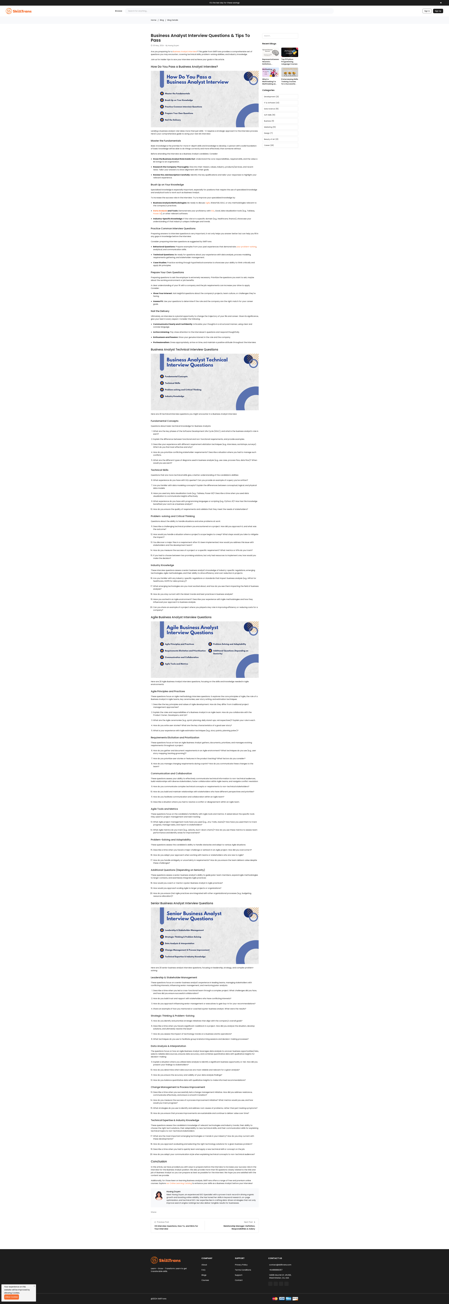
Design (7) (268, 133)
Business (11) (269, 121)
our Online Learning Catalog (179, 1183)
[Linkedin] (276, 1284)
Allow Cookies (11, 1297)
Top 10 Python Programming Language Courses (289, 61)
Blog (162, 20)
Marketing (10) (270, 127)
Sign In (427, 11)
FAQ (203, 1270)
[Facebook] (270, 1284)
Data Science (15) (271, 109)
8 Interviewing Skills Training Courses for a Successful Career (289, 81)
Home (153, 20)
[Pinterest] (286, 1284)
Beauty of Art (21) (271, 139)
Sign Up (438, 11)
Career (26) (269, 145)
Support (238, 1275)
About (204, 1264)
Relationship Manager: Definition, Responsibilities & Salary (239, 1227)
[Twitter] (281, 1284)
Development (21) (271, 96)
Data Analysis (160, 210)
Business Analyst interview (185, 51)
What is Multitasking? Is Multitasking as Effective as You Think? (269, 81)
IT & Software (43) (271, 103)
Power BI (157, 213)
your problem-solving (246, 246)
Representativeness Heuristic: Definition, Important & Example (270, 61)
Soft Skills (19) (269, 115)
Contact (239, 1280)
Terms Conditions (243, 1270)
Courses (205, 1280)
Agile (207, 202)
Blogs (203, 1275)
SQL (213, 210)
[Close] (34, 1286)
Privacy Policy (241, 1264)
